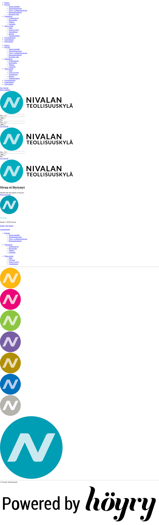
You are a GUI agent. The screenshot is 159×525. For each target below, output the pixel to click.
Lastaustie (12, 24)
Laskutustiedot (5, 229)
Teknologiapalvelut (15, 8)
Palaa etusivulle (5, 195)
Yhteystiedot (8, 42)
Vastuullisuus (13, 32)
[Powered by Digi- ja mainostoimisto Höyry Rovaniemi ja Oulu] (79, 524)
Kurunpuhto (13, 20)
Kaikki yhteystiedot (6, 226)
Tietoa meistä (8, 26)
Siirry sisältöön (5, 90)
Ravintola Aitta (14, 14)
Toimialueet (8, 16)
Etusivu (7, 3)
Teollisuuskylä (13, 18)
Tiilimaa (11, 22)
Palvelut (7, 5)
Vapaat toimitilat (14, 6)
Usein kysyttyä (14, 30)
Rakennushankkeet (15, 12)
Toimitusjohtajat (14, 36)
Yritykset (12, 260)
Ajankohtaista (9, 40)
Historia (11, 34)
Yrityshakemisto (9, 38)
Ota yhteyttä (4, 88)
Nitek (10, 28)
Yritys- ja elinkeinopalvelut (18, 10)
